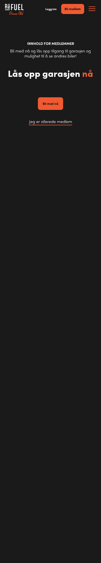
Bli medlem (73, 8)
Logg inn (51, 9)
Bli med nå (50, 103)
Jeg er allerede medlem (50, 121)
